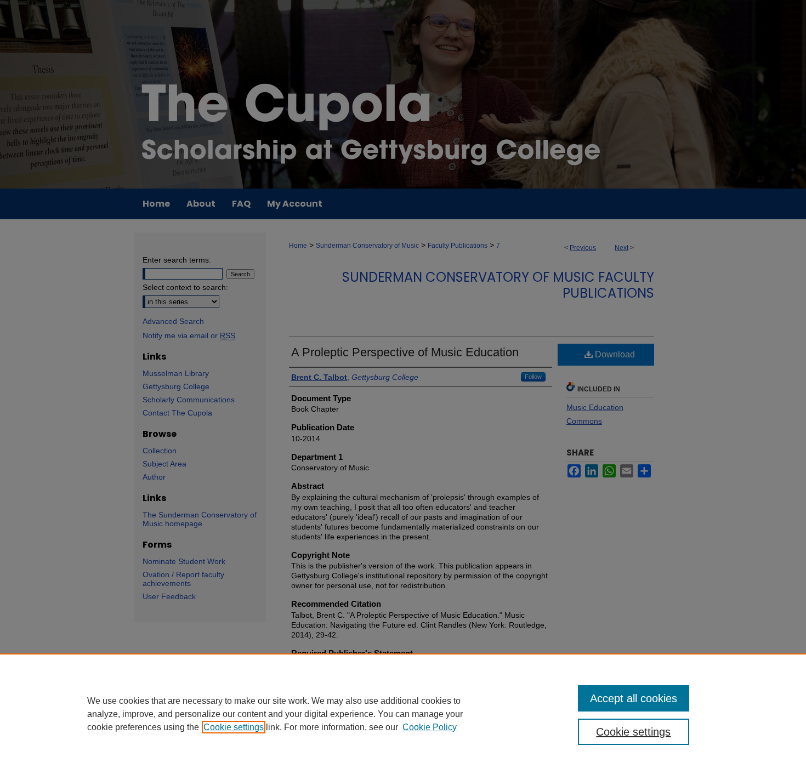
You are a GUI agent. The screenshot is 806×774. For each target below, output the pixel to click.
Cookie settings (233, 727)
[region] (403, 713)
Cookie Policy (429, 727)
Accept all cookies (633, 698)
